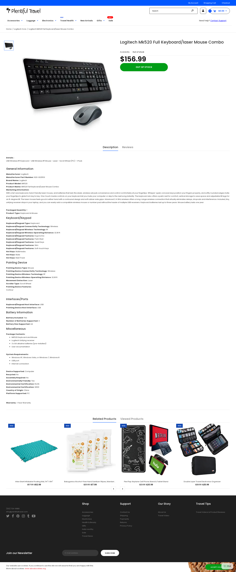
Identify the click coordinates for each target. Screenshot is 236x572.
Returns (123, 522)
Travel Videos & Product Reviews (210, 512)
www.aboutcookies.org (35, 568)
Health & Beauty (89, 522)
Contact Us (125, 512)
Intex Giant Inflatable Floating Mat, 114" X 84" (34, 481)
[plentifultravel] (23, 13)
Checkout (226, 3)
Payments (124, 519)
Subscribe (110, 553)
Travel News (87, 536)
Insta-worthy (87, 529)
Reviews (127, 147)
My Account (193, 3)
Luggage (86, 515)
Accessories (87, 512)
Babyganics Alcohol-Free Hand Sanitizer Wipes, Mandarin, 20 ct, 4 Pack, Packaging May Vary (105, 481)
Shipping (124, 515)
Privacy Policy (126, 525)
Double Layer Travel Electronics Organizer (202, 481)
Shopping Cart (210, 3)
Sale (84, 532)
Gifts (84, 525)
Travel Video (163, 515)
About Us (162, 512)
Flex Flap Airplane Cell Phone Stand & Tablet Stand (146, 481)
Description (110, 147)
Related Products (104, 419)
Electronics (87, 519)
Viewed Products (131, 419)
